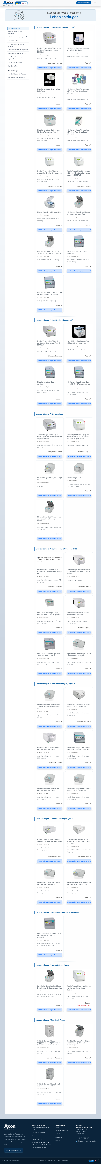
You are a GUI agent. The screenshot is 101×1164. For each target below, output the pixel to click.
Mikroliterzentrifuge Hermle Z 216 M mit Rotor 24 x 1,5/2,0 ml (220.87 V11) (49, 293)
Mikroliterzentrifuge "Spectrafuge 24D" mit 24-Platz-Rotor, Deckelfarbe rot (78, 91)
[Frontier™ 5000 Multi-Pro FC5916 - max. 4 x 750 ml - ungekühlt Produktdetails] (79, 694)
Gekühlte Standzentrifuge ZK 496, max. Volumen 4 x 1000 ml (48, 1085)
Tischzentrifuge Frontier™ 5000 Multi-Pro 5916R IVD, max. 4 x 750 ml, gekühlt (78, 841)
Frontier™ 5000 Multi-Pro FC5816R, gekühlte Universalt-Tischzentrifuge (49, 840)
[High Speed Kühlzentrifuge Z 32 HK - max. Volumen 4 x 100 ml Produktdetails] (50, 643)
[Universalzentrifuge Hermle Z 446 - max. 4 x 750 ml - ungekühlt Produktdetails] (79, 778)
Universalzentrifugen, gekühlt (17, 53)
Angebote (59, 1137)
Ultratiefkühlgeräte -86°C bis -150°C (41, 1128)
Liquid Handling (37, 1139)
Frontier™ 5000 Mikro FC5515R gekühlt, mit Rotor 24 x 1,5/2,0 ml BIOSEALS (48, 343)
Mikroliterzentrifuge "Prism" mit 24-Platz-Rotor (49, 90)
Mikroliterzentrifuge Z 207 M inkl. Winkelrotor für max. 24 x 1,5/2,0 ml (49, 252)
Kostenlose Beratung (83, 2)
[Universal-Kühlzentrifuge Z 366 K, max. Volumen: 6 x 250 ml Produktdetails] (50, 872)
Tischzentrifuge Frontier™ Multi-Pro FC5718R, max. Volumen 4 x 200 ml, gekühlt (79, 572)
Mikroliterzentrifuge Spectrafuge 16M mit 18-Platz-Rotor (78, 49)
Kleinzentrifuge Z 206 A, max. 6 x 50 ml (49, 479)
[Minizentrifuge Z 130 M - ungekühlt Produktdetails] (50, 202)
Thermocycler (36, 1136)
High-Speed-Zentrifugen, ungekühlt (16, 58)
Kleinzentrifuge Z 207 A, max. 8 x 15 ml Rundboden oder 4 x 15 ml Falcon (49, 519)
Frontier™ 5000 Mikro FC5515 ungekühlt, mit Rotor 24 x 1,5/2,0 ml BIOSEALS (49, 50)
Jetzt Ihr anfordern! (49, 67)
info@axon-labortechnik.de (87, 1141)
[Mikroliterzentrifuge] (50, 79)
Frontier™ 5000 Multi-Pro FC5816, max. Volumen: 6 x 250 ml (48, 748)
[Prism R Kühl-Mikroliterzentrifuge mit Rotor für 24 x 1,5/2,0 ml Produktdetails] (79, 331)
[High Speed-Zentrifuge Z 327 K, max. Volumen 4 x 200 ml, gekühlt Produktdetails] (50, 602)
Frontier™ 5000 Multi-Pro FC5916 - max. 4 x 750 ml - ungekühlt (78, 705)
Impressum (43, 1160)
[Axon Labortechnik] (12, 1128)
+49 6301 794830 (83, 1138)
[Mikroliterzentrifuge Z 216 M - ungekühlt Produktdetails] (79, 241)
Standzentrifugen (13, 66)
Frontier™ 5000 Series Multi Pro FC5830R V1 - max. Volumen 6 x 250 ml (49, 572)
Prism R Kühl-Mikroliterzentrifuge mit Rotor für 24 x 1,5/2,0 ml (78, 342)
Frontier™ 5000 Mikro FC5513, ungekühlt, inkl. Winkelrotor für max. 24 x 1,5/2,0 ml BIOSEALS (79, 173)
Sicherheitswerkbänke (39, 1148)
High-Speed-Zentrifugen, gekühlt (16, 45)
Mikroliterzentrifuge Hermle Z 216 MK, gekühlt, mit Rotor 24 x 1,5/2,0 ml (78, 384)
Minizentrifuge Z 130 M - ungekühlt (49, 212)
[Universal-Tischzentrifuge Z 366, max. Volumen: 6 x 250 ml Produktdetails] (50, 778)
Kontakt (58, 1134)
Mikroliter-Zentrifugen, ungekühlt (15, 32)
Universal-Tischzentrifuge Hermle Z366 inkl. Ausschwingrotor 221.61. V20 (48, 706)
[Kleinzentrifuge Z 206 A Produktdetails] (79, 467)
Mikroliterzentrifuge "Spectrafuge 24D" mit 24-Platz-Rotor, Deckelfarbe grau (78, 132)
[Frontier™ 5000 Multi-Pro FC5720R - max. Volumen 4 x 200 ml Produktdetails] (79, 602)
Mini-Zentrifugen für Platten (17, 74)
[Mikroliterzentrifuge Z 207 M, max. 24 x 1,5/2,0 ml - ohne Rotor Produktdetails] (79, 202)
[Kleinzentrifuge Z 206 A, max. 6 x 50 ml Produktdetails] (50, 467)
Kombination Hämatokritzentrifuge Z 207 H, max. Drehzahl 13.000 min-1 (49, 987)
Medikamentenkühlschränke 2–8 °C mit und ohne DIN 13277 (41, 1143)
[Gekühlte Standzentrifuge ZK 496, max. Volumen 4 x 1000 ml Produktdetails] (50, 1074)
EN (97, 1160)
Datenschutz (51, 1160)
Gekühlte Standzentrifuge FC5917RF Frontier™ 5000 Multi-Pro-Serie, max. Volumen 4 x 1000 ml (49, 1043)
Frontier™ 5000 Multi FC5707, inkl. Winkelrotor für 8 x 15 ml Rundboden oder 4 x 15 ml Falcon (78, 437)
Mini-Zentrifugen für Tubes (16, 77)
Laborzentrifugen (14, 28)
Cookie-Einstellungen (62, 1160)
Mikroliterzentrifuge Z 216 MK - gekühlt (47, 383)
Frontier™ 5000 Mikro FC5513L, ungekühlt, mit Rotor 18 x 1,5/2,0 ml (49, 172)
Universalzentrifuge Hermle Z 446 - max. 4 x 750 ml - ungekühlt (79, 789)
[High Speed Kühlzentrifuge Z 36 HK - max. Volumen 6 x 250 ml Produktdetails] (79, 643)
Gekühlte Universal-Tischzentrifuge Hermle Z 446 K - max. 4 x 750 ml (79, 883)
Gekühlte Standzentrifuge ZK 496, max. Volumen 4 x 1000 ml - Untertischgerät (78, 1043)
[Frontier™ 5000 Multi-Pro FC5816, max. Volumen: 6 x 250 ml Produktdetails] (50, 737)
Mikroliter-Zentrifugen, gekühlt (17, 37)
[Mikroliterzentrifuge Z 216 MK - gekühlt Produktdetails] (50, 372)
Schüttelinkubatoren (38, 1132)
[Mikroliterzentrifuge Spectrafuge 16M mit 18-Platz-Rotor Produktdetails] (79, 38)
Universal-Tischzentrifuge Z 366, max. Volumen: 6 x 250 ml (48, 789)
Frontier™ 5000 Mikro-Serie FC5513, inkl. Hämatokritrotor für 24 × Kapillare (79, 988)
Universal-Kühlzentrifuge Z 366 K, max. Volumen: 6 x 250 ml (48, 883)
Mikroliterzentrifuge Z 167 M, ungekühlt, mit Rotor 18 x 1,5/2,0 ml (49, 131)
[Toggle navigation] (95, 3)
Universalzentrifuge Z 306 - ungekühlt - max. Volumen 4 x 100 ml (78, 748)
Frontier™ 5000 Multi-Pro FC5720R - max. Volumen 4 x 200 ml (79, 614)
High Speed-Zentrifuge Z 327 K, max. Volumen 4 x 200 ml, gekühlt (48, 614)
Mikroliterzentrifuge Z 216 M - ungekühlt (77, 252)
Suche (58, 1140)
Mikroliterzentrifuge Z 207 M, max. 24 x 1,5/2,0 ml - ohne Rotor (78, 213)
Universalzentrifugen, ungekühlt (18, 49)
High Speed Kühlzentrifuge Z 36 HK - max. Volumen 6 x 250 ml (79, 655)
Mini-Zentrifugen (13, 71)
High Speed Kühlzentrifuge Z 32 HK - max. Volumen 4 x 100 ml (49, 655)
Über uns (58, 1127)
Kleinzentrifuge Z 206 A (75, 478)
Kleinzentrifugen (13, 40)
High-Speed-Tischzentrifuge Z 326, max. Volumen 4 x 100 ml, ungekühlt (49, 935)
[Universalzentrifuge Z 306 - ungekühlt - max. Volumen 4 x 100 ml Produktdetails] (79, 737)
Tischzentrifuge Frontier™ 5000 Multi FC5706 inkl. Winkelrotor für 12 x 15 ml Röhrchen (49, 437)
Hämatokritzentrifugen (15, 62)
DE (92, 1160)
